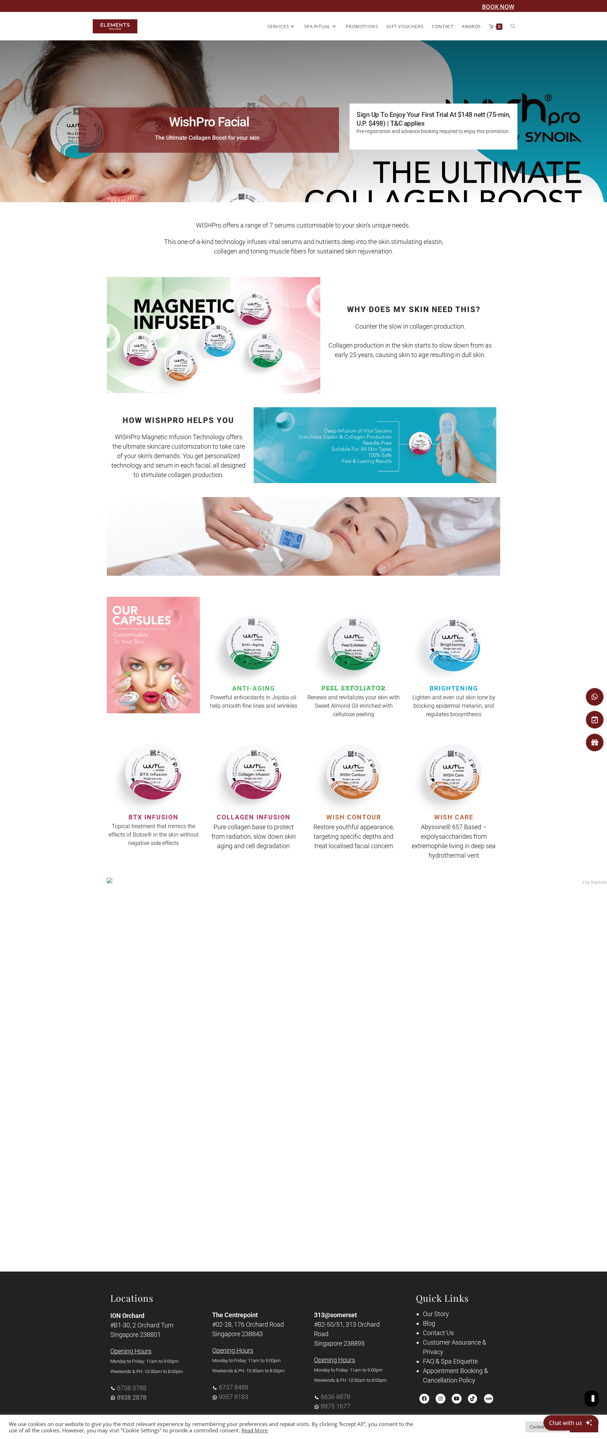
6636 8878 (335, 1396)
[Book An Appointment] (594, 719)
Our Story (436, 1314)
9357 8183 (233, 1396)
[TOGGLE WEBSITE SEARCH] (513, 26)
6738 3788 (131, 1388)
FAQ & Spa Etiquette (450, 1361)
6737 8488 (233, 1387)
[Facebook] (424, 1399)
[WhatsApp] (594, 697)
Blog (429, 1323)
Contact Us (438, 1332)
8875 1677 (335, 1406)
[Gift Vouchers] (594, 742)
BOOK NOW (498, 7)
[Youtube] (457, 1399)
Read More (254, 1430)
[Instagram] (440, 1399)
